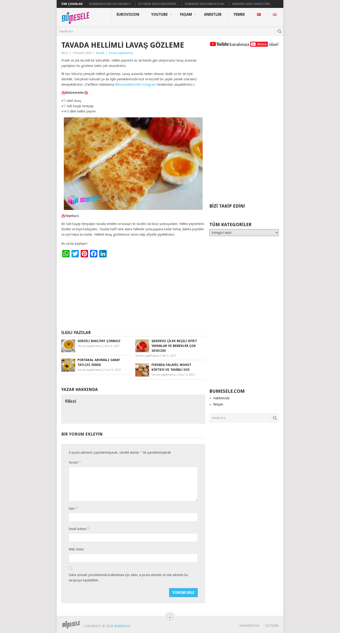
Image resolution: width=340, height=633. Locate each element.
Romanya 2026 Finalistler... (205, 4)
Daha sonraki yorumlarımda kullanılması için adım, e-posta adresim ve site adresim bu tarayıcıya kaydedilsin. (128, 577)
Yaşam (186, 14)
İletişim (218, 404)
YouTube (159, 14)
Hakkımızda (221, 398)
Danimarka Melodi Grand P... (110, 4)
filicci (64, 53)
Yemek (239, 14)
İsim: (73, 508)
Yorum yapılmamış (121, 53)
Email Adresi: (79, 529)
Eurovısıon (128, 14)
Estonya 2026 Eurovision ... (158, 4)
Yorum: (74, 462)
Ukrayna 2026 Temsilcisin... (252, 4)
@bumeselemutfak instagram (135, 84)
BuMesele (122, 626)
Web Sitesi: (76, 549)
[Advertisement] (133, 294)
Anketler (213, 14)
